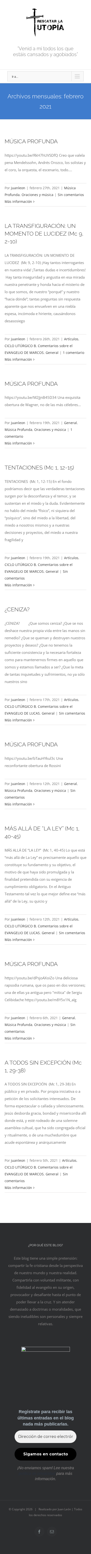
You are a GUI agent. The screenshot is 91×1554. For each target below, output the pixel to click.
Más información (18, 201)
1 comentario (73, 352)
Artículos (71, 339)
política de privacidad (37, 1473)
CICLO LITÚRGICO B (20, 345)
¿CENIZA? (17, 609)
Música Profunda (18, 429)
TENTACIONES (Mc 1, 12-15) (39, 467)
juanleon (18, 188)
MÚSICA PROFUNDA (31, 141)
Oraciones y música (37, 194)
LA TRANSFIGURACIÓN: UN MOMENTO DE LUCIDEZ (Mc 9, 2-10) (44, 234)
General (52, 352)
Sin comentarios (71, 194)
